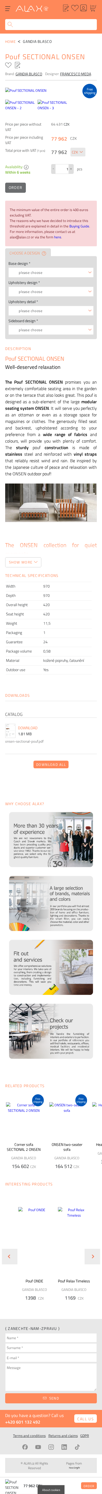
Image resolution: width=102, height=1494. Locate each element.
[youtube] (38, 1447)
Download (28, 728)
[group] (31, 1252)
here (57, 237)
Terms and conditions (29, 1435)
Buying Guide (79, 226)
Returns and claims (63, 1435)
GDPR (84, 1435)
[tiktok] (77, 1447)
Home (10, 41)
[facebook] (25, 1447)
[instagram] (51, 1447)
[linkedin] (64, 1447)
